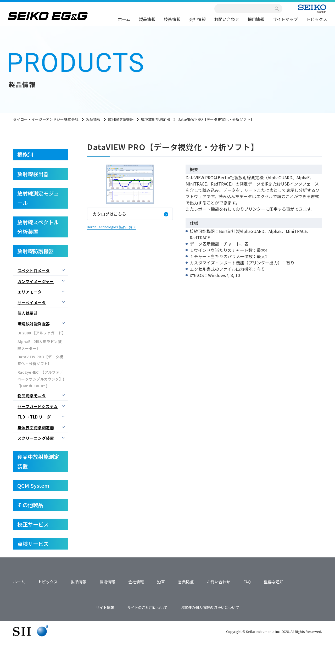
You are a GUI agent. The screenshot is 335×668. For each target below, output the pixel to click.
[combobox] (245, 9)
